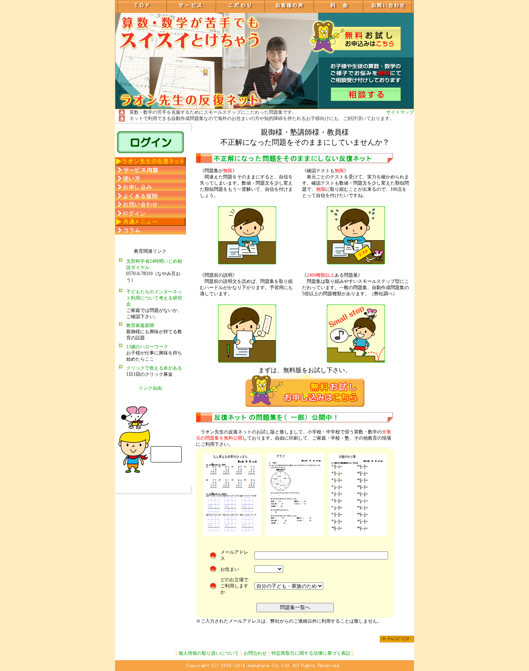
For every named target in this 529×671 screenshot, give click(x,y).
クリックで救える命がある (154, 368)
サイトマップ (400, 112)
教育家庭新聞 (140, 325)
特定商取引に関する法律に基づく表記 (310, 653)
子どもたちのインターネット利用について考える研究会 (154, 298)
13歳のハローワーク (147, 346)
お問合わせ (255, 653)
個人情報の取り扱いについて (209, 653)
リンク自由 (150, 388)
